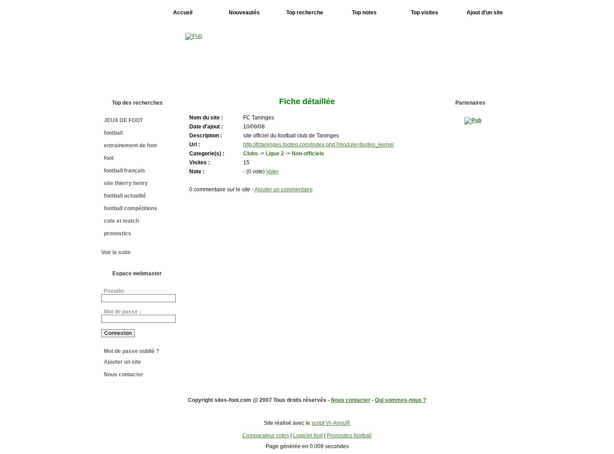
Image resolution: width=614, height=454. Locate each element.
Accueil (182, 12)
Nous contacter (123, 374)
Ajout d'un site (485, 12)
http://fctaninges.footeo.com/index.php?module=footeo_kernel (318, 144)
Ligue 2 (275, 153)
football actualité (125, 196)
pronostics (117, 233)
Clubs (250, 153)
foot (109, 158)
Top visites (424, 12)
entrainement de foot (130, 145)
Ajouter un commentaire (283, 189)
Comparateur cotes (265, 435)
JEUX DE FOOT (123, 120)
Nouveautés (244, 12)
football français (124, 170)
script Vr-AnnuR (330, 423)
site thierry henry (126, 183)
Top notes (364, 12)
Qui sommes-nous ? (400, 400)
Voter (272, 171)
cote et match (121, 221)
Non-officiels (308, 153)
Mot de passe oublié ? (131, 351)
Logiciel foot (308, 435)
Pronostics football (349, 435)
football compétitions (130, 208)
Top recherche (304, 12)
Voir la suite (116, 252)
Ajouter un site (122, 362)
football (113, 133)
